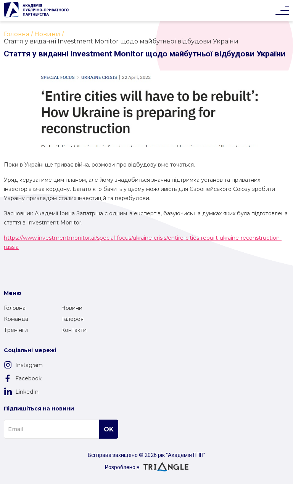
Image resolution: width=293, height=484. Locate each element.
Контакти (74, 330)
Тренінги (16, 330)
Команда (16, 319)
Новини (71, 308)
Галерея (72, 319)
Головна (15, 308)
